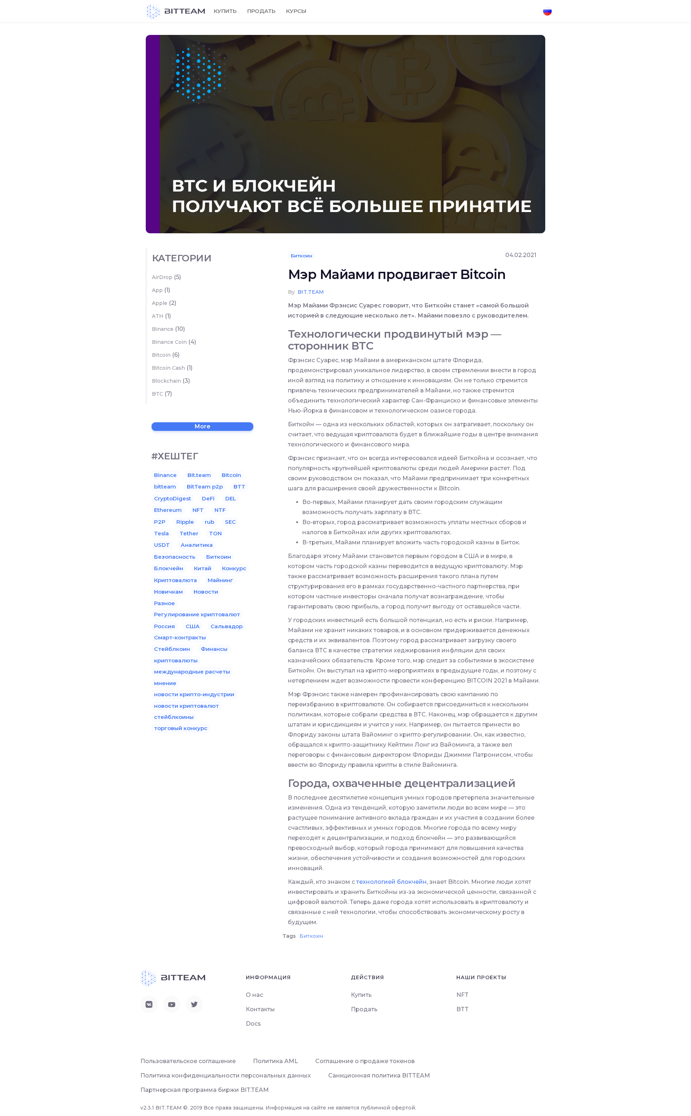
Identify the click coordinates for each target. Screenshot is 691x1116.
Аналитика (197, 544)
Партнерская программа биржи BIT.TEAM (204, 1089)
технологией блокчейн (391, 881)
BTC (157, 394)
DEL (230, 498)
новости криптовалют (186, 705)
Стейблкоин (172, 648)
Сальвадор (227, 626)
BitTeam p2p (205, 486)
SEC (230, 521)
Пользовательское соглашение (188, 1061)
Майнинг (220, 580)
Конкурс (234, 568)
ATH (157, 316)
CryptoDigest (172, 498)
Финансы (214, 648)
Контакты (260, 1009)
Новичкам (168, 591)
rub (209, 521)
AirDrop (162, 277)
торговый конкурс (180, 728)
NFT (198, 510)
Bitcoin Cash (168, 368)
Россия (164, 626)
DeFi (208, 498)
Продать (261, 11)
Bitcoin (161, 355)
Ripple (185, 521)
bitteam (165, 486)
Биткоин (301, 255)
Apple (159, 303)
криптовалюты (176, 660)
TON (215, 533)
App (157, 290)
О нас (254, 994)
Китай (202, 568)
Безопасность (174, 556)
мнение (165, 683)
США (193, 626)
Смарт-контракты (180, 637)
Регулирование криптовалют (197, 614)
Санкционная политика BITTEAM (379, 1075)
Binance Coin (169, 342)
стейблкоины (174, 717)
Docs (253, 1023)
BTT (239, 486)
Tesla (161, 533)
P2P (160, 521)
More (203, 426)
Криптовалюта (175, 580)
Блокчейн (168, 568)
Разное (164, 603)
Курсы (296, 11)
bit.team (311, 292)
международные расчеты (192, 671)
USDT (162, 544)
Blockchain (166, 381)
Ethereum (168, 510)
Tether (189, 533)
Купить (225, 11)
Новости (206, 591)
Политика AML (275, 1061)
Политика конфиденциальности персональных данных (225, 1075)
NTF (220, 510)
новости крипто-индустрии (194, 694)
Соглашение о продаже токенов (365, 1061)
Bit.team (199, 475)
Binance (162, 329)
